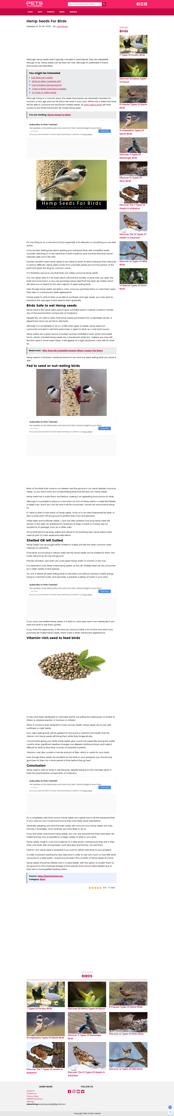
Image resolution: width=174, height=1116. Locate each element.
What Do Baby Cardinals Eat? (46, 81)
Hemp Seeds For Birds (59, 115)
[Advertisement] (72, 43)
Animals (73, 12)
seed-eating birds (93, 105)
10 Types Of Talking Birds (44, 92)
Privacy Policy (33, 1096)
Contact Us (31, 1093)
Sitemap (30, 1101)
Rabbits (50, 12)
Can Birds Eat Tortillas (42, 77)
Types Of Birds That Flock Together (49, 89)
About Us (30, 1091)
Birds (62, 12)
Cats (40, 12)
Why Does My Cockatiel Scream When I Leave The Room (72, 350)
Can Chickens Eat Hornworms (47, 85)
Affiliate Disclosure (35, 1098)
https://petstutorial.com (50, 876)
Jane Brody (62, 26)
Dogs (30, 12)
